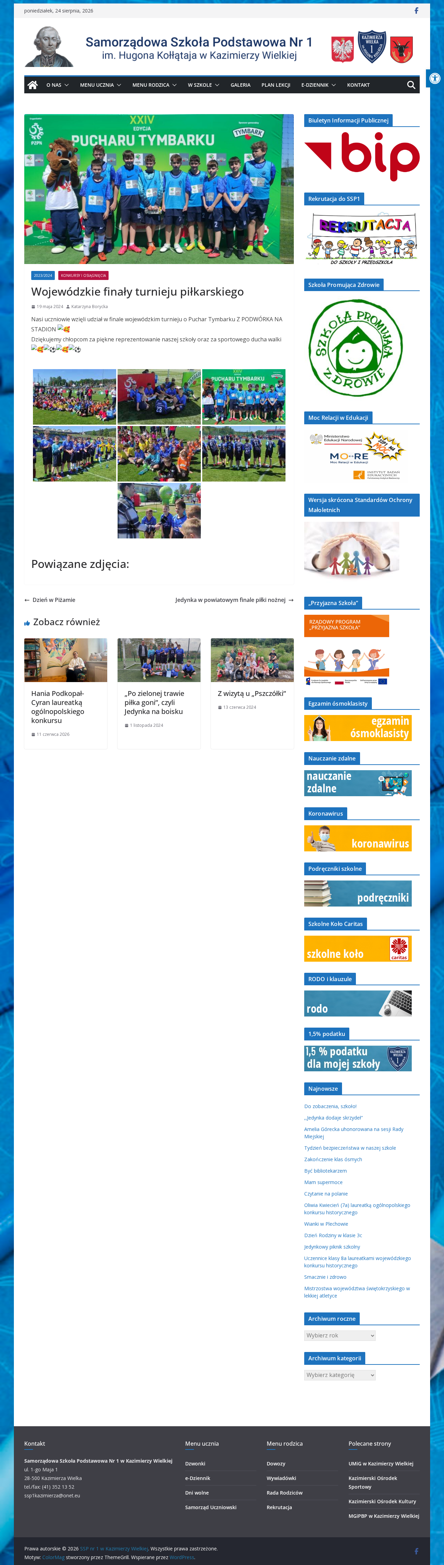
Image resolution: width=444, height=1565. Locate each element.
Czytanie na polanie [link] (326, 1193)
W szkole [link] (200, 85)
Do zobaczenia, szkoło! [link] (330, 1106)
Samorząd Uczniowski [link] (211, 1507)
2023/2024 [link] (43, 275)
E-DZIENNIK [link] (314, 85)
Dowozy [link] (276, 1463)
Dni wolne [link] (197, 1492)
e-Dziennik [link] (197, 1478)
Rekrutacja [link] (279, 1507)
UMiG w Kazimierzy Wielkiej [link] (381, 1463)
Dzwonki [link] (195, 1463)
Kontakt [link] (358, 85)
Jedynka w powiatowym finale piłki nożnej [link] (230, 600)
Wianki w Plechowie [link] (326, 1223)
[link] (435, 78)
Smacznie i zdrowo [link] (325, 1277)
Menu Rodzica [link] (151, 85)
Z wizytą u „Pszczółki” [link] (252, 693)
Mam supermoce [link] (323, 1182)
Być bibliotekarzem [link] (325, 1170)
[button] (65, 85)
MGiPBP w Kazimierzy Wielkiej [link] (384, 1516)
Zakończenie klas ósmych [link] (333, 1159)
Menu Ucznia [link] (97, 85)
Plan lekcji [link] (276, 85)
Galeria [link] (240, 85)
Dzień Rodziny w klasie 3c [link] (333, 1235)
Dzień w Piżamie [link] (54, 600)
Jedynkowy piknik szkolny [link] (332, 1246)
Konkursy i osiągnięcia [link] (83, 275)
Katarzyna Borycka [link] (89, 306)
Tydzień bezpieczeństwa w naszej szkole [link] (350, 1148)
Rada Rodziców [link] (284, 1492)
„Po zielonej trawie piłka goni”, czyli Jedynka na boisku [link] (154, 702)
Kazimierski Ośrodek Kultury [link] (382, 1501)
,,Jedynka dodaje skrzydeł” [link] (333, 1117)
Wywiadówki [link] (281, 1478)
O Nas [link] (53, 85)
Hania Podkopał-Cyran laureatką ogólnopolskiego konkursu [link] (57, 707)
